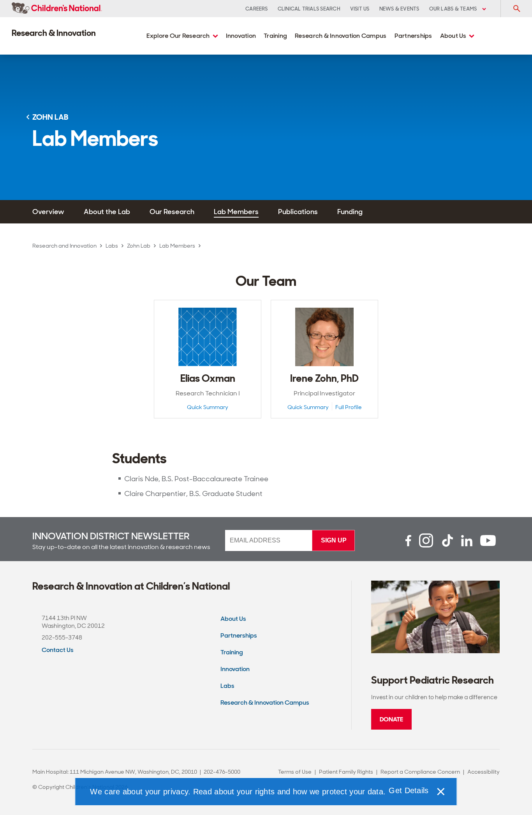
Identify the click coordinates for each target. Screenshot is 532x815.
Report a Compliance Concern (420, 771)
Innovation (241, 36)
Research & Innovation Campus (340, 36)
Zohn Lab (138, 245)
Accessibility (483, 771)
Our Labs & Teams (453, 8)
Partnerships (413, 36)
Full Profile (348, 407)
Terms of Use (295, 771)
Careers (256, 8)
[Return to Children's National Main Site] (57, 8)
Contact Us (58, 650)
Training (275, 36)
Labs (112, 245)
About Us (454, 36)
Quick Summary (207, 407)
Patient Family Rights (346, 771)
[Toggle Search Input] (516, 8)
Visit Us (360, 8)
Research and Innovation (64, 245)
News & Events (399, 8)
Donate (391, 719)
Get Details (408, 790)
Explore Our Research (178, 36)
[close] (440, 791)
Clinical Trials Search (309, 8)
